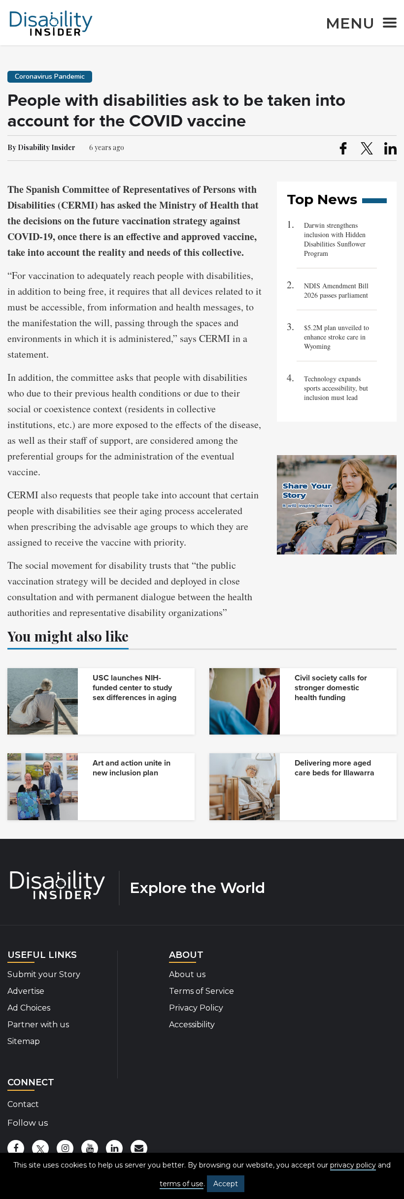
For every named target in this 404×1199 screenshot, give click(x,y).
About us (187, 974)
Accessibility (192, 1024)
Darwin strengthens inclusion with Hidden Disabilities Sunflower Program (335, 239)
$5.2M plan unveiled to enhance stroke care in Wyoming (336, 337)
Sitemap (23, 1041)
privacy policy (353, 1165)
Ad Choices (28, 1008)
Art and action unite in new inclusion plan (131, 768)
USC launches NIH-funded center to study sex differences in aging (134, 688)
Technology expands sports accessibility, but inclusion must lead (336, 388)
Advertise (25, 991)
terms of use (181, 1183)
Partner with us (38, 1024)
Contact (23, 1104)
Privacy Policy (196, 1008)
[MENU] (387, 24)
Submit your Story (43, 974)
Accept (225, 1183)
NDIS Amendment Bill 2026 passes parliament (336, 290)
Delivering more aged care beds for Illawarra (334, 768)
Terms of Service (201, 991)
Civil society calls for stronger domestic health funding (331, 688)
